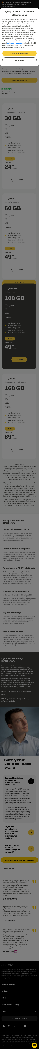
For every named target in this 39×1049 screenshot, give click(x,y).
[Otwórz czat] (34, 1045)
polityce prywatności (14, 43)
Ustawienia (19, 60)
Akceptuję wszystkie (19, 53)
